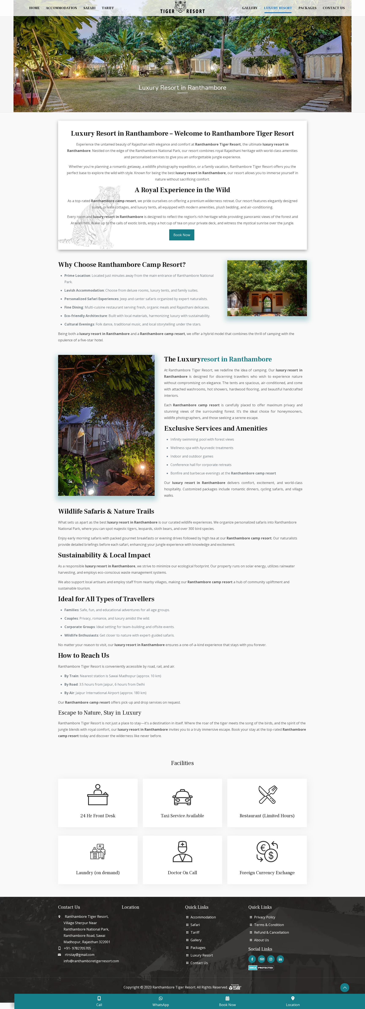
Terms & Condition (269, 924)
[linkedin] (280, 959)
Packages (198, 947)
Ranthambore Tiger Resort (174, 987)
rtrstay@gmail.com (79, 954)
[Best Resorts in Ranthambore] (182, 6)
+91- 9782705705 (77, 948)
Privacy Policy (264, 917)
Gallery (196, 940)
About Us (261, 940)
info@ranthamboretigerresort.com (91, 961)
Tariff (195, 932)
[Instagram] (270, 959)
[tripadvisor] (261, 959)
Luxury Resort (202, 955)
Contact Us (199, 963)
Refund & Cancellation (271, 932)
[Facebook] (252, 959)
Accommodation (203, 917)
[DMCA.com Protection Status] (261, 969)
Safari (195, 924)
